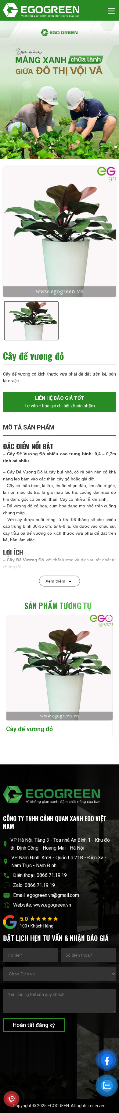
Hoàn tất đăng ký (34, 1025)
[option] (59, 232)
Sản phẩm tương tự (58, 605)
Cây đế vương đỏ (29, 729)
